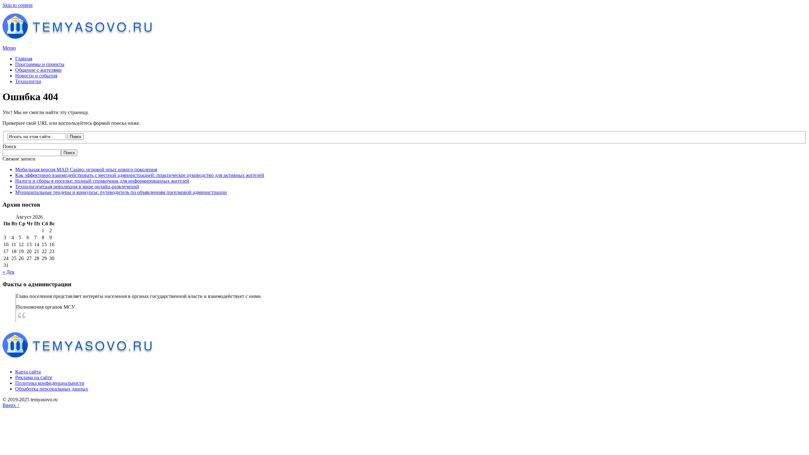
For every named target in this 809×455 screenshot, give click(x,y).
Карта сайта (28, 371)
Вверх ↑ (11, 405)
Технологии (28, 81)
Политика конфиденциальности (49, 383)
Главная (23, 58)
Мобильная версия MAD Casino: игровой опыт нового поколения (86, 169)
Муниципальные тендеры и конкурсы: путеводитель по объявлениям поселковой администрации (121, 192)
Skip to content (18, 5)
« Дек (9, 272)
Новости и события (36, 75)
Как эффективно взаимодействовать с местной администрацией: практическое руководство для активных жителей (139, 175)
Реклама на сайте (33, 377)
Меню (9, 48)
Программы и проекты (39, 64)
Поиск (9, 146)
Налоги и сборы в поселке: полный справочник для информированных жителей (102, 181)
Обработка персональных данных (51, 388)
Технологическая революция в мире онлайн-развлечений (77, 186)
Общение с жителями (38, 70)
